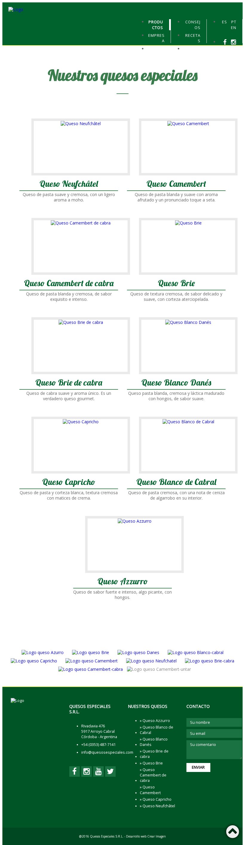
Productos (155, 24)
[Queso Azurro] (43, 652)
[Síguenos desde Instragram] (233, 42)
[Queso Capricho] (34, 661)
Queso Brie (176, 283)
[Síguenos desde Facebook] (225, 42)
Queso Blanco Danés (176, 383)
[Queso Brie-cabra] (209, 661)
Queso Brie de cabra (68, 383)
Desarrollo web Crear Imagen (146, 836)
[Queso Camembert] (91, 661)
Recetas (192, 38)
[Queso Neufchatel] (151, 661)
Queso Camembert (176, 184)
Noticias (156, 51)
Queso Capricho (68, 482)
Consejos (192, 24)
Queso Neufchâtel (68, 184)
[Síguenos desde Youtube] (233, 48)
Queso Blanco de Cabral (176, 482)
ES (224, 22)
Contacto (192, 51)
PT (233, 22)
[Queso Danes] (138, 652)
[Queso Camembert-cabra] (90, 669)
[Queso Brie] (90, 652)
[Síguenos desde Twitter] (233, 54)
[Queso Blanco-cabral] (195, 652)
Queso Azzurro (122, 581)
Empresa (156, 38)
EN (233, 27)
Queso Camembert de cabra (69, 283)
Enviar (198, 767)
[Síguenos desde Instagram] (86, 771)
